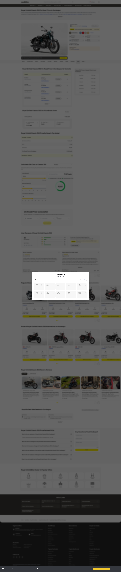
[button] (114, 569)
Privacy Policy (40, 568)
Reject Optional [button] (105, 569)
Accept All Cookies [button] (98, 569)
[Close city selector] (87, 274)
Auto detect (83, 279)
